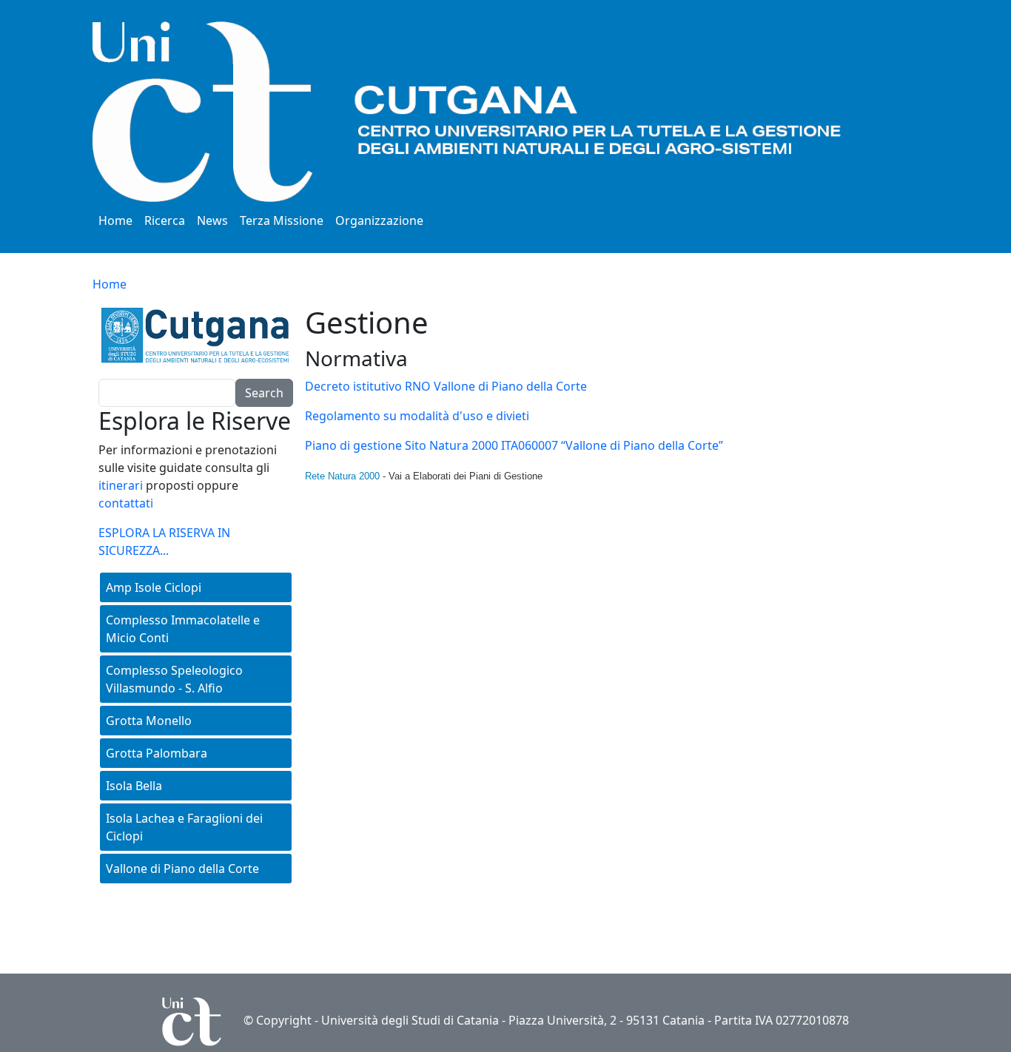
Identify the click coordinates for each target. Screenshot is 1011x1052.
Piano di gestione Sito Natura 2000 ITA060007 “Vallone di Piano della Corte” (514, 445)
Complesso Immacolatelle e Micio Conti (183, 629)
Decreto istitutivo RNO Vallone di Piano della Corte (446, 386)
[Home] (500, 111)
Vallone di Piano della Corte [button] (182, 868)
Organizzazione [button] (379, 220)
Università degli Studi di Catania (410, 1020)
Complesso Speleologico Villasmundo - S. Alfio (174, 679)
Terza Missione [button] (281, 220)
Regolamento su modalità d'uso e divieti (417, 416)
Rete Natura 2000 (342, 476)
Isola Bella (134, 786)
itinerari (120, 485)
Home (115, 220)
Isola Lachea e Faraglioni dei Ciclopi (184, 827)
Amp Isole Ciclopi (153, 587)
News (212, 220)
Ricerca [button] (164, 220)
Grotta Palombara (156, 753)
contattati (125, 503)
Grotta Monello (149, 720)
